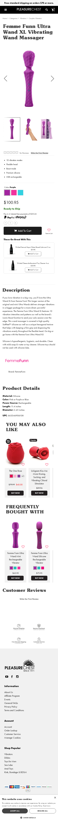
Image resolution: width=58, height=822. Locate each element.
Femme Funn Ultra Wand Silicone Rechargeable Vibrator (39, 558)
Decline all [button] (42, 811)
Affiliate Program (12, 695)
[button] (10, 10)
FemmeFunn (20, 371)
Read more (46, 806)
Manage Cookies (12, 737)
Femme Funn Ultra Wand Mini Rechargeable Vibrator (15, 558)
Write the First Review (39, 153)
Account (8, 726)
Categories (13, 18)
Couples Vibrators (35, 18)
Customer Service (12, 734)
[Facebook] (12, 676)
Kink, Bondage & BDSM (15, 772)
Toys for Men (10, 761)
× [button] (55, 798)
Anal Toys (8, 768)
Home (5, 18)
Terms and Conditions (14, 710)
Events (7, 699)
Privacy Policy (10, 706)
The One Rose (15, 470)
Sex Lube (8, 765)
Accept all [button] (15, 811)
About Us (8, 692)
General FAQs (11, 703)
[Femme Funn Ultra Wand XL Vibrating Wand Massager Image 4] (29, 78)
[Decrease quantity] (5, 223)
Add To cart (24, 230)
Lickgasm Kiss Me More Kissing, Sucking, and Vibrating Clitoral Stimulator (39, 477)
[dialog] (29, 808)
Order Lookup (10, 730)
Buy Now (15, 493)
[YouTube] (6, 676)
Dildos (7, 757)
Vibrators (23, 18)
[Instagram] (17, 676)
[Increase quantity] (15, 223)
